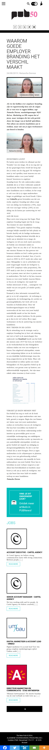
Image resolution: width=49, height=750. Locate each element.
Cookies (11, 740)
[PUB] (24, 16)
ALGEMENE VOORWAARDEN (17, 738)
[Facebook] (15, 27)
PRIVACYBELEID (35, 738)
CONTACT (24, 746)
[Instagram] (19, 27)
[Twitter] (29, 27)
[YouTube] (34, 27)
